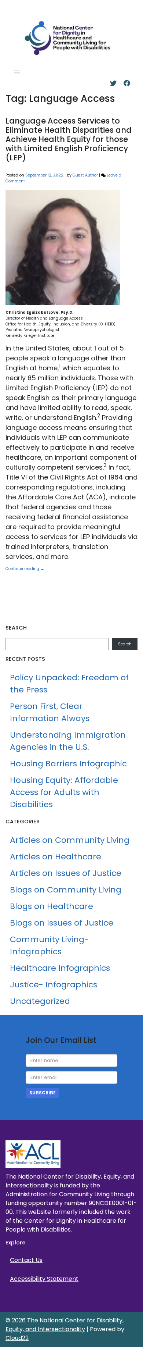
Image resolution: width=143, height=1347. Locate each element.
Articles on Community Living (69, 840)
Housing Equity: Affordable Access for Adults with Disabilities (64, 792)
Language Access (70, 585)
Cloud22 (17, 1338)
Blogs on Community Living (65, 889)
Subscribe (42, 1093)
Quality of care (27, 602)
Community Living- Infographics (49, 945)
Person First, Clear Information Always (49, 712)
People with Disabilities (93, 593)
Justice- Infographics (53, 984)
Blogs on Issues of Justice (61, 923)
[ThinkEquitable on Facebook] (127, 83)
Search (125, 644)
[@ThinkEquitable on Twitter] (113, 83)
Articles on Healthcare (55, 856)
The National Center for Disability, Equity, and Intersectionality (65, 1324)
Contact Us (26, 1260)
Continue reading (25, 568)
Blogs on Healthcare (51, 906)
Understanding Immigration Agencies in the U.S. (68, 741)
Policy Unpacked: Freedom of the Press (69, 683)
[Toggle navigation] (17, 72)
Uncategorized (45, 576)
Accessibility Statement (44, 1279)
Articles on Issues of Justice (65, 873)
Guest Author (85, 175)
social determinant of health (91, 602)
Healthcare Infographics (60, 968)
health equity (24, 585)
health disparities (110, 576)
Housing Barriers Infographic (68, 763)
